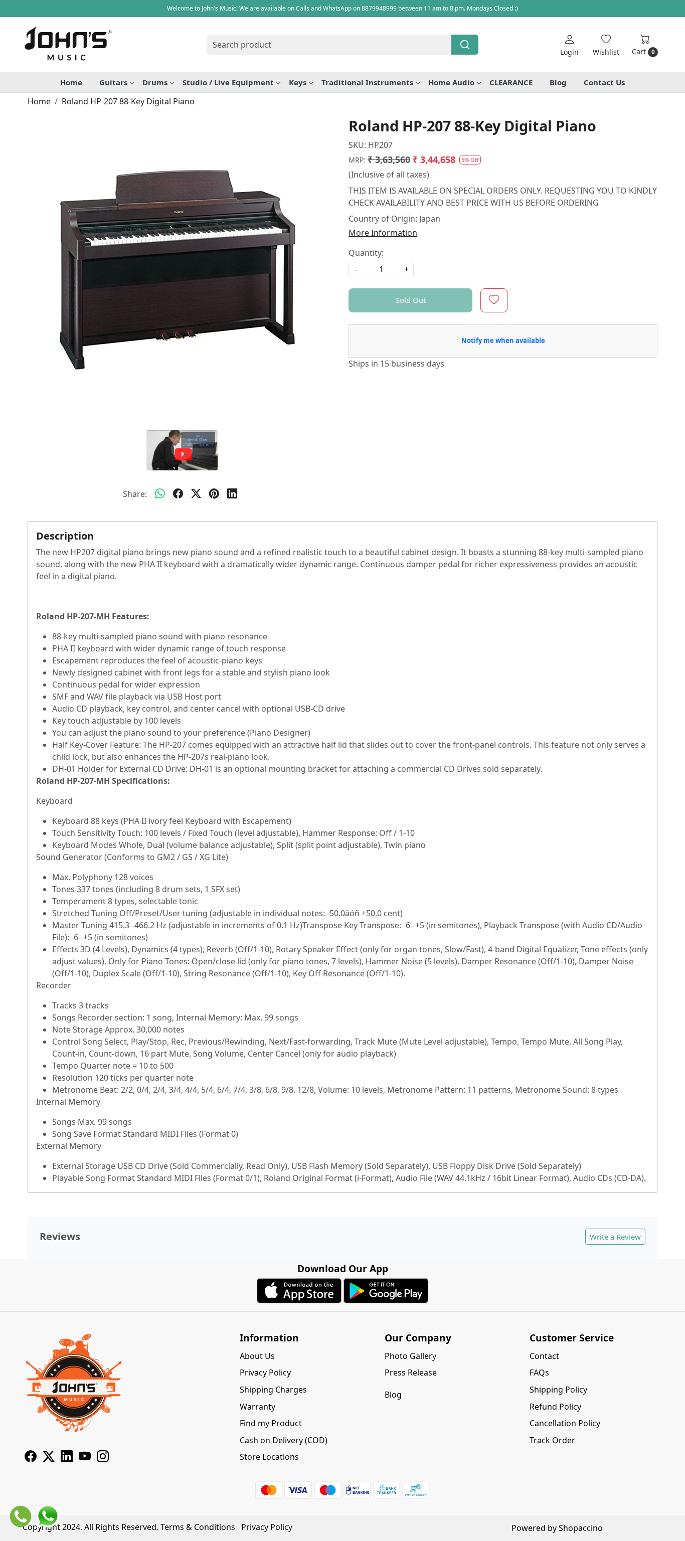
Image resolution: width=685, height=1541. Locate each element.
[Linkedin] (67, 1457)
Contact (544, 1355)
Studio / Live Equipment (228, 82)
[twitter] (196, 493)
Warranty (257, 1406)
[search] (464, 45)
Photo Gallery (410, 1355)
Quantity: (366, 252)
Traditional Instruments (367, 82)
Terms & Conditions (197, 1526)
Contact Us (604, 82)
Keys (297, 82)
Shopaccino (581, 1527)
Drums (154, 82)
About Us (257, 1355)
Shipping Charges (273, 1389)
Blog (558, 82)
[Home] (68, 44)
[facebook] (178, 493)
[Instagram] (103, 1457)
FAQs (539, 1372)
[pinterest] (214, 493)
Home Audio (451, 82)
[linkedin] (232, 493)
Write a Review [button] (615, 1237)
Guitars (113, 82)
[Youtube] (85, 1457)
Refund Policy (555, 1406)
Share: (135, 493)
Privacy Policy (265, 1372)
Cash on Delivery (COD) (283, 1440)
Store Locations (269, 1456)
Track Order (552, 1440)
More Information (383, 232)
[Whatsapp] (160, 493)
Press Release (411, 1372)
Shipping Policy (558, 1389)
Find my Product (271, 1423)
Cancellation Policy (565, 1423)
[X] (49, 1457)
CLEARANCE (511, 82)
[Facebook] (31, 1457)
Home (71, 82)
